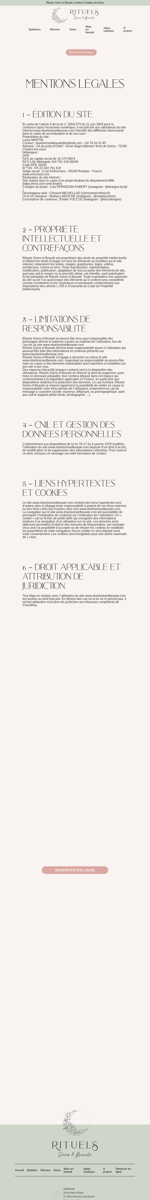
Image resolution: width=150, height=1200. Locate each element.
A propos (107, 1170)
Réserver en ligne (81, 52)
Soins (72, 29)
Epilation (32, 1170)
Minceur (55, 29)
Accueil (19, 1170)
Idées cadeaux (109, 29)
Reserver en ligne (75, 870)
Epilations (35, 29)
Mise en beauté (90, 29)
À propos (127, 29)
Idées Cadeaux (89, 1170)
